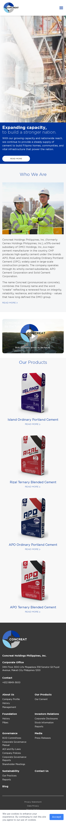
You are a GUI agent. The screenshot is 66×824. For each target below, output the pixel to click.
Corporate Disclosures (46, 719)
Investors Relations (47, 713)
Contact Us (42, 771)
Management (9, 707)
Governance (9, 733)
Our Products (43, 694)
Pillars (5, 723)
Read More (9, 303)
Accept (56, 817)
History (6, 703)
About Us (8, 694)
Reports (39, 727)
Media (38, 733)
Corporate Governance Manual (14, 743)
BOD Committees (11, 738)
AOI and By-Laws (11, 749)
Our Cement (41, 699)
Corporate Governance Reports (14, 758)
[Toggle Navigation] (61, 8)
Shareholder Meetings (13, 764)
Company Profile (11, 699)
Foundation (9, 713)
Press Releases (43, 738)
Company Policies (11, 753)
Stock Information (44, 723)
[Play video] (33, 336)
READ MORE (16, 159)
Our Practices (9, 776)
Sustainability (10, 771)
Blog (5, 786)
